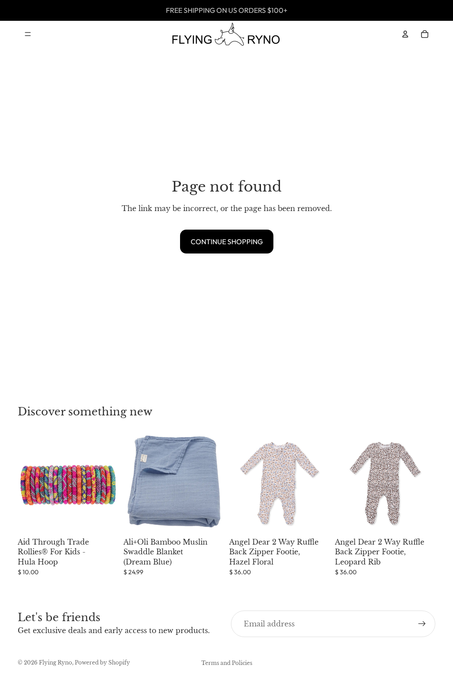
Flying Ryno (55, 662)
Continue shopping (227, 241)
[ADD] (104, 520)
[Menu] (28, 34)
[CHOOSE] (316, 520)
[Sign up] (422, 624)
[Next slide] (320, 483)
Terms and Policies (226, 663)
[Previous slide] (239, 483)
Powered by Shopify (102, 662)
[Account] (405, 34)
